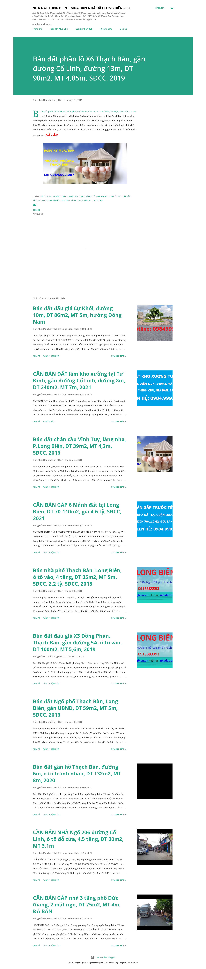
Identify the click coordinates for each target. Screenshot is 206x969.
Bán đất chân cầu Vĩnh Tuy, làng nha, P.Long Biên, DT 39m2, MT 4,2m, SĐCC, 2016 (79, 446)
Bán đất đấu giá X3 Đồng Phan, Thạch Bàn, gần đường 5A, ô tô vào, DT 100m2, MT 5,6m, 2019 (77, 642)
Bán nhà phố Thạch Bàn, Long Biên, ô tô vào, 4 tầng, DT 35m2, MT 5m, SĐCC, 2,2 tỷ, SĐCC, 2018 (77, 577)
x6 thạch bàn (96, 200)
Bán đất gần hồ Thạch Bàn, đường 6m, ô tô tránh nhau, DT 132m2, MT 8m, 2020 (77, 773)
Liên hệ (123, 28)
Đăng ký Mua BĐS (59, 28)
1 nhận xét (49, 421)
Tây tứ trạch (40, 200)
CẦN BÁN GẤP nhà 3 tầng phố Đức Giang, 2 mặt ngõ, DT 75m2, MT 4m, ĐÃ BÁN (77, 904)
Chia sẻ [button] (36, 210)
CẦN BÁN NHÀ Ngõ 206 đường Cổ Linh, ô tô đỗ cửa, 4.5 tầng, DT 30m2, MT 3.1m (78, 839)
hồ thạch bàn (99, 196)
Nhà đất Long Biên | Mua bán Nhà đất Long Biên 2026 (81, 7)
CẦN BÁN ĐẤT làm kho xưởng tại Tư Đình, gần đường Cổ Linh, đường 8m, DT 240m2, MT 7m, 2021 (79, 380)
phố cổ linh (114, 196)
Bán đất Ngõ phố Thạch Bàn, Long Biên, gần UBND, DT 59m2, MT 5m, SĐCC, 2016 (75, 708)
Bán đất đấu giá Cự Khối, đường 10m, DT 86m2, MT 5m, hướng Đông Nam (77, 315)
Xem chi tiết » (118, 356)
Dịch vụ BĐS (106, 28)
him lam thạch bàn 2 (80, 196)
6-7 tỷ (43, 196)
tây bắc (126, 196)
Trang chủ (37, 28)
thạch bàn (53, 200)
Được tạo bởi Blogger (104, 957)
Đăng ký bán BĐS (84, 28)
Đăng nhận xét (51, 356)
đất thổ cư (62, 196)
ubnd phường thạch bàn (74, 200)
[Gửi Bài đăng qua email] (34, 206)
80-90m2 (51, 196)
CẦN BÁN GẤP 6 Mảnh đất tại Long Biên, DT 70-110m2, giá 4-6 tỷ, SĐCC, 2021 (77, 511)
